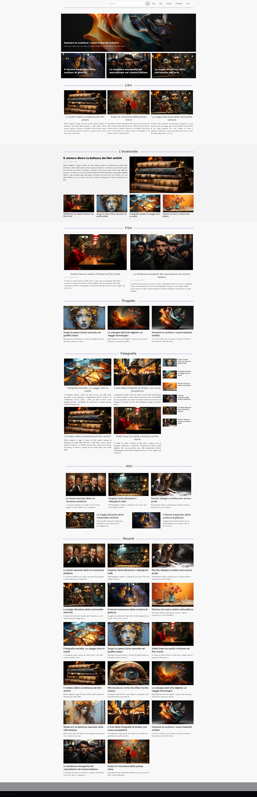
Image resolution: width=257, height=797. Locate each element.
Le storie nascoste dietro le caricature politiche (80, 500)
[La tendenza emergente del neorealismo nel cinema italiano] (161, 252)
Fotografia (179, 3)
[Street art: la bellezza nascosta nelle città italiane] (84, 712)
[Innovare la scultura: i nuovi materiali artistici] (128, 32)
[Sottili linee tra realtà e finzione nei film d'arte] (78, 203)
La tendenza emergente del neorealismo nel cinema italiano (128, 71)
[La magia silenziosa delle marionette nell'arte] (172, 102)
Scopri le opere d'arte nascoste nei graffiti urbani (112, 215)
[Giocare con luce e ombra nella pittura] (178, 203)
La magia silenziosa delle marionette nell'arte (170, 71)
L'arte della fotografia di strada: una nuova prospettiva (137, 389)
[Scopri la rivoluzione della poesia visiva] (128, 102)
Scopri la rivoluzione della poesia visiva (128, 118)
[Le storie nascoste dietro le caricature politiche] (86, 484)
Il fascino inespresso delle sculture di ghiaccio (80, 71)
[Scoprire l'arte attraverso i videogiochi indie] (128, 484)
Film (160, 3)
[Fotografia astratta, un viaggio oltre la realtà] (145, 203)
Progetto (169, 3)
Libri (153, 3)
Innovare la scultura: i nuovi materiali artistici (91, 42)
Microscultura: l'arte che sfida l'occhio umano (128, 689)
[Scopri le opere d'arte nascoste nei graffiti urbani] (112, 203)
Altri (187, 3)
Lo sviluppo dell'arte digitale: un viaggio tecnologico (125, 334)
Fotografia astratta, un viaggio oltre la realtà (145, 215)
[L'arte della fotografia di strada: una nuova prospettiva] (137, 372)
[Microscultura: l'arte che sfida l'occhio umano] (128, 673)
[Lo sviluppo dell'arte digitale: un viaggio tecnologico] (128, 317)
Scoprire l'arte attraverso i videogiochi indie (122, 500)
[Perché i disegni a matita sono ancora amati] (170, 423)
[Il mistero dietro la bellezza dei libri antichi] (85, 102)
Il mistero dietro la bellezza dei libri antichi (85, 118)
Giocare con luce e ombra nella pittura (176, 215)
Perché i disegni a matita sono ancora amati (184, 421)
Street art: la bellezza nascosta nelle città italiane (83, 728)
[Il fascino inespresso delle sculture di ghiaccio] (170, 399)
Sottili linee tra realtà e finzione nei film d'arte (78, 215)
